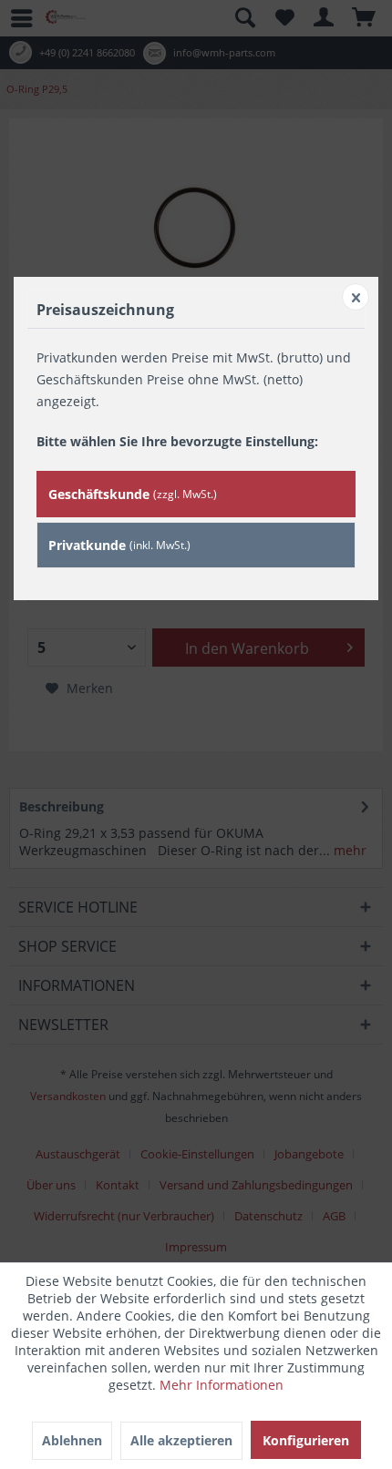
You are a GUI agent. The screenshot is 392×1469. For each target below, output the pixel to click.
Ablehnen (72, 1440)
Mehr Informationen (222, 1384)
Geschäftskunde (132, 494)
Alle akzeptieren (181, 1440)
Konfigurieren (306, 1440)
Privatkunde (119, 545)
